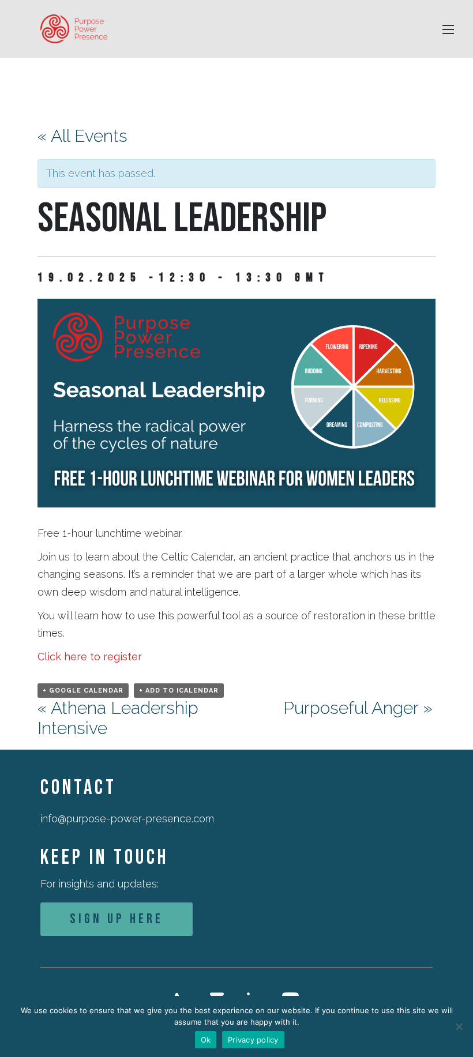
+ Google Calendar (83, 690)
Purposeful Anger (358, 708)
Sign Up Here (116, 919)
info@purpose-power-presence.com (127, 819)
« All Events (82, 136)
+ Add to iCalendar (179, 690)
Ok (206, 1039)
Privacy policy (253, 1039)
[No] (458, 1026)
